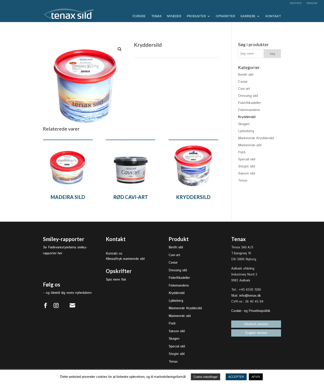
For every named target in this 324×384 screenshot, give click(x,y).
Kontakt (273, 16)
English (311, 3)
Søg (272, 54)
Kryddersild (246, 117)
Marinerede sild (249, 145)
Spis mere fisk (116, 279)
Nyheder (174, 16)
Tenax (156, 16)
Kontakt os (114, 253)
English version (256, 333)
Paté (242, 152)
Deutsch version (256, 324)
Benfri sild (245, 74)
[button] (120, 49)
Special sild (246, 159)
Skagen (244, 124)
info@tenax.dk (250, 295)
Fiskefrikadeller (249, 102)
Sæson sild (246, 173)
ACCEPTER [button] (236, 376)
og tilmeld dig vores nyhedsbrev (69, 292)
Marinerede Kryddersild (256, 138)
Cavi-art (244, 88)
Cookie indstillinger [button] (206, 376)
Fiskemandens (249, 109)
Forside (139, 16)
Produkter (196, 16)
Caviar (243, 81)
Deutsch (296, 3)
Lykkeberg (246, 131)
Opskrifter (225, 16)
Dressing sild (248, 95)
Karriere (247, 16)
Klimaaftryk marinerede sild (125, 259)
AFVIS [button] (255, 376)
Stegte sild (246, 166)
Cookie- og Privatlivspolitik (250, 311)
